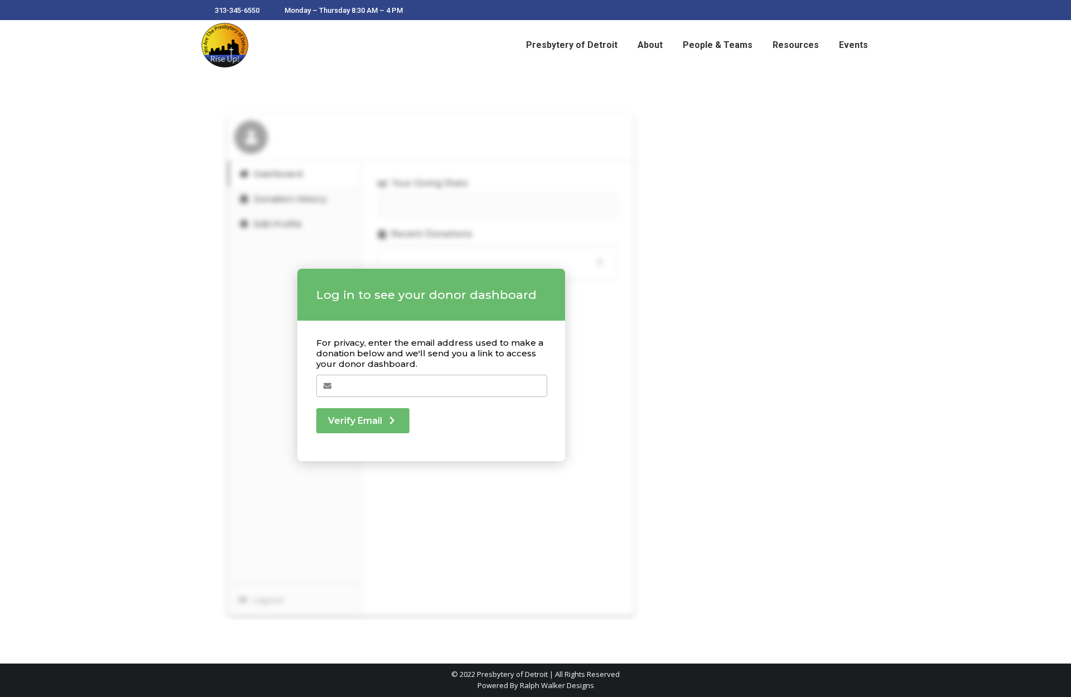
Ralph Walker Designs (557, 685)
